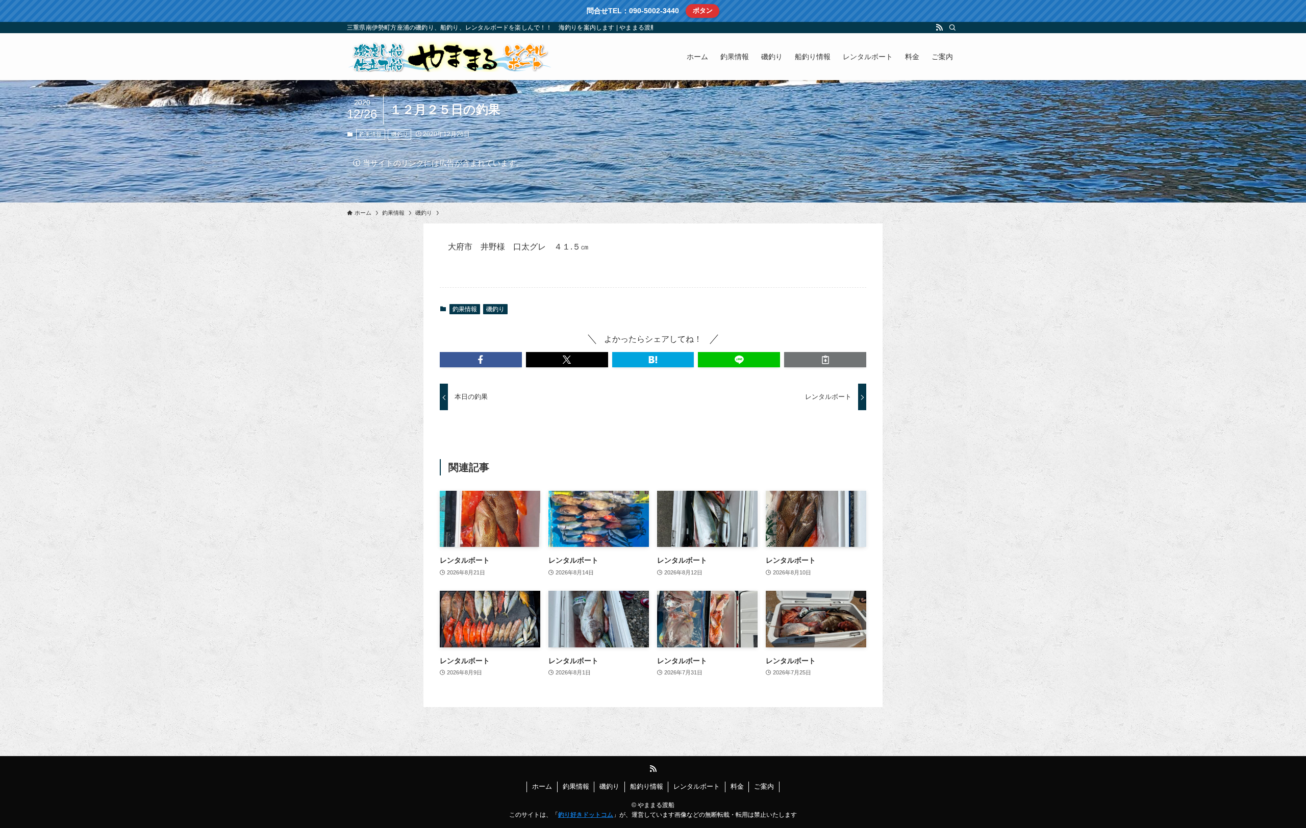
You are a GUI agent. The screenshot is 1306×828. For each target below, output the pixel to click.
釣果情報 (370, 134)
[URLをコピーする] (825, 359)
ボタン (703, 10)
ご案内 (764, 786)
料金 (737, 786)
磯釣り (399, 134)
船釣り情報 (646, 786)
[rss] (939, 27)
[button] (481, 359)
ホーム (542, 786)
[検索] (952, 27)
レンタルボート (696, 786)
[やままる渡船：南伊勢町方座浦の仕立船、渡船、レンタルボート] (449, 56)
